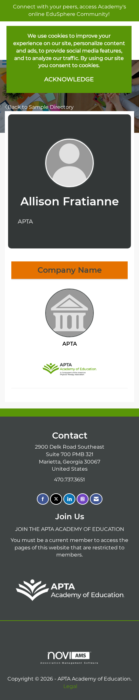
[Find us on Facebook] (43, 499)
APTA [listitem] (69, 344)
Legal (70, 686)
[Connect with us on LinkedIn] (69, 499)
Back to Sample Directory (41, 107)
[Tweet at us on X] (56, 499)
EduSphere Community (77, 14)
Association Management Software (69, 662)
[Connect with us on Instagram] (83, 499)
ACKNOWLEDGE (69, 79)
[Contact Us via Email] (96, 499)
